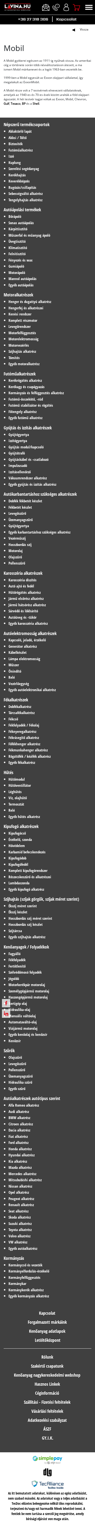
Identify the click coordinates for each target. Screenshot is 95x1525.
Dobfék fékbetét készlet (25, 500)
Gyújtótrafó (17, 453)
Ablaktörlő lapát (20, 131)
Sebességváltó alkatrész (26, 193)
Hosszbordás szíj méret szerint (30, 918)
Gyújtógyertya (19, 434)
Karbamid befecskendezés (27, 851)
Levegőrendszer (20, 326)
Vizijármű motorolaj (23, 1028)
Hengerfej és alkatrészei (26, 307)
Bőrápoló (15, 216)
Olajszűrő (15, 557)
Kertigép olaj (18, 1003)
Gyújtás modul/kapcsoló (26, 446)
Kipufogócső (17, 833)
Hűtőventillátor (20, 785)
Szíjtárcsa (15, 930)
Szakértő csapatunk (47, 1366)
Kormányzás (14, 1258)
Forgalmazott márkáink (47, 1322)
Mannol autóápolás (23, 278)
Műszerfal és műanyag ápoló (29, 235)
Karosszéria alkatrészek (23, 573)
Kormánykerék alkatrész (26, 1289)
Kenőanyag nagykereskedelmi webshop (47, 1375)
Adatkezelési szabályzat (47, 1420)
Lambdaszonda (19, 882)
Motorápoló (17, 272)
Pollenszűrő (17, 563)
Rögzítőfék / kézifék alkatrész (30, 756)
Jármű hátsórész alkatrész (27, 604)
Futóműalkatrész (21, 150)
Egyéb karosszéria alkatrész (28, 623)
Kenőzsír (15, 1040)
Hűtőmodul (17, 779)
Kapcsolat (66, 19)
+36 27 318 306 (33, 19)
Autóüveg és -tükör (23, 617)
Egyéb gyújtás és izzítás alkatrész (32, 484)
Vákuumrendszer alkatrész (28, 477)
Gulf (6, 103)
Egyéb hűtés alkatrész (24, 816)
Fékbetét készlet (20, 507)
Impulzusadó (18, 465)
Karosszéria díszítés (23, 579)
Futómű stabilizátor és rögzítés (31, 405)
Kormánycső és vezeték (25, 1264)
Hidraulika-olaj (19, 1009)
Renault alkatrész (21, 1204)
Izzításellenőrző (20, 471)
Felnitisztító (17, 253)
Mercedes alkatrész (22, 1173)
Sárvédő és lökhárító (23, 610)
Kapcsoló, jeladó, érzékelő (27, 639)
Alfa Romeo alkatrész (24, 1105)
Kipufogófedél (18, 864)
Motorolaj (16, 550)
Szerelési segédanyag (24, 168)
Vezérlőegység (19, 683)
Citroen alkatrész (21, 1123)
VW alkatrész (18, 1242)
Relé (12, 677)
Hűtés (8, 772)
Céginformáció (47, 1393)
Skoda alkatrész (20, 1217)
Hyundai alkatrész (22, 1154)
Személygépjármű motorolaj (29, 991)
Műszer (14, 664)
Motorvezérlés (19, 345)
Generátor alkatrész (23, 646)
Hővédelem (17, 845)
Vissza (84, 29)
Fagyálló (14, 953)
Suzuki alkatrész (20, 1223)
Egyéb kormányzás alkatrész (29, 1295)
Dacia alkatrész (19, 1130)
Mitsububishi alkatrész (25, 1179)
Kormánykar (17, 1283)
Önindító (15, 671)
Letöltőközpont (47, 1340)
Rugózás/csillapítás (22, 187)
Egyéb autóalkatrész (23, 1248)
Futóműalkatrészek (20, 374)
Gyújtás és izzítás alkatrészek (28, 428)
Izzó (11, 156)
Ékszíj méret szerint (23, 905)
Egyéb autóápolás (21, 285)
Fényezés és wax (21, 260)
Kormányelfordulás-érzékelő (29, 1271)
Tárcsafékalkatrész (22, 712)
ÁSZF (47, 1429)
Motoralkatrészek (18, 295)
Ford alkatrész (18, 1142)
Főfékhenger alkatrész (24, 743)
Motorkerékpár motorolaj (27, 984)
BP (24, 103)
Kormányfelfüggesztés (24, 1277)
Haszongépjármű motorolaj (28, 997)
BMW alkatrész (19, 1117)
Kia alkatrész (18, 1161)
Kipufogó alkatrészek (21, 826)
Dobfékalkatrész (20, 706)
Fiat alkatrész (18, 1136)
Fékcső (13, 719)
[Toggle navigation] (89, 7)
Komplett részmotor (23, 320)
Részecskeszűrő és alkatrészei (30, 876)
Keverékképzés (19, 181)
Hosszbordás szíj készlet (26, 924)
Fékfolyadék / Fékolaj (24, 725)
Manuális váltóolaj (22, 1015)
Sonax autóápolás (21, 222)
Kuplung (15, 162)
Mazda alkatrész (20, 1167)
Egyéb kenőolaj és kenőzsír (28, 1034)
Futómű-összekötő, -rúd (26, 399)
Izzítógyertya (18, 440)
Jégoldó (14, 978)
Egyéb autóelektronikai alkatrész (32, 689)
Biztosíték (16, 143)
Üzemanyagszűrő (21, 519)
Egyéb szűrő (17, 1088)
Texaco (15, 103)
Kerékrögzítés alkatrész (25, 380)
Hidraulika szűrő (20, 1082)
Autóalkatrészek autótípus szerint (32, 1098)
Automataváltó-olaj (23, 1022)
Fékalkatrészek (16, 700)
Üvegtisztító (17, 241)
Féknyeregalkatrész (22, 731)
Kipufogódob (17, 858)
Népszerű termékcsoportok (26, 124)
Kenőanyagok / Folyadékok (26, 947)
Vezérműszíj (17, 538)
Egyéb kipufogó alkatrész (26, 889)
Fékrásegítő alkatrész (24, 737)
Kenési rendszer (20, 314)
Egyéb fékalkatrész (22, 762)
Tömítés (14, 357)
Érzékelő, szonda (20, 839)
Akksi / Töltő (18, 137)
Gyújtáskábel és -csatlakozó (28, 459)
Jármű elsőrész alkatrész (26, 598)
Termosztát (16, 804)
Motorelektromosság (23, 338)
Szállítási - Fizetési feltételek (47, 1402)
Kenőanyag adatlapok (47, 1331)
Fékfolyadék (17, 959)
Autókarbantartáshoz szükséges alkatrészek (40, 494)
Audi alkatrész (19, 1111)
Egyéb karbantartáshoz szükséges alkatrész (39, 532)
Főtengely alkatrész (23, 411)
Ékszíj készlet (18, 911)
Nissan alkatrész (20, 1186)
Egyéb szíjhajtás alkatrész (27, 936)
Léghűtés (15, 791)
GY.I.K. (47, 1438)
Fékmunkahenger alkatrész (28, 749)
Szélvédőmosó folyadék (25, 972)
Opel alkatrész (19, 1192)
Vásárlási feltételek (47, 1411)
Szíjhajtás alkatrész (22, 351)
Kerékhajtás (17, 174)
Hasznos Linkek (47, 1384)
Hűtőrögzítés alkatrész (25, 592)
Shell (36, 103)
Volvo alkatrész (19, 1235)
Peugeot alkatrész (21, 1198)
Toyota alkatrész (20, 1229)
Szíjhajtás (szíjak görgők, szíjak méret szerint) (41, 899)
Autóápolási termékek (22, 209)
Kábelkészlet (18, 652)
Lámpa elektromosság (24, 658)
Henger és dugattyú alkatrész (30, 301)
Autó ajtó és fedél (21, 586)
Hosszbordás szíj (20, 544)
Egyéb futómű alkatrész (25, 417)
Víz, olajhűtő (18, 797)
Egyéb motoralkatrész (24, 363)
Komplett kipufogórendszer (28, 870)
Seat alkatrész (18, 1211)
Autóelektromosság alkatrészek (30, 633)
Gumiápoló (16, 266)
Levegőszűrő (17, 513)
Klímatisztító (18, 247)
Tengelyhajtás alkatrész (25, 199)
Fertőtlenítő (17, 966)
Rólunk (47, 1357)
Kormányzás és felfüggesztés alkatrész (36, 392)
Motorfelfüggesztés (22, 332)
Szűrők (9, 1050)
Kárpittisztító (18, 228)
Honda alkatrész (20, 1148)
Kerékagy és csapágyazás (27, 386)
